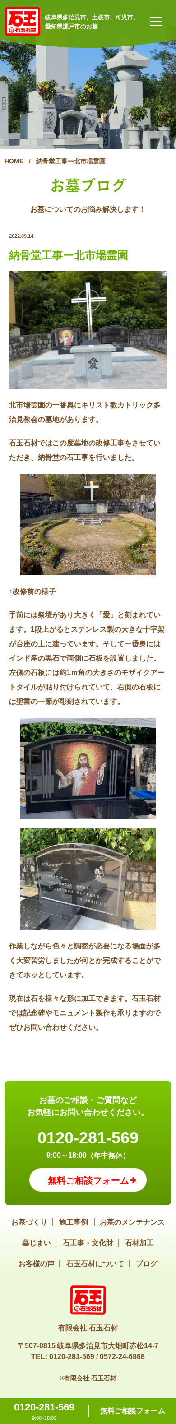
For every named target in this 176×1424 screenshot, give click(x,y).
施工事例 (74, 1222)
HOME (14, 161)
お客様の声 (37, 1263)
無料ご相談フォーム (132, 1411)
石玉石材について (95, 1263)
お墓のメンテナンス (132, 1222)
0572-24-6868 (122, 1356)
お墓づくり (29, 1222)
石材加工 (139, 1243)
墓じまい (36, 1243)
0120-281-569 (88, 1137)
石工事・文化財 (88, 1243)
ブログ (146, 1263)
